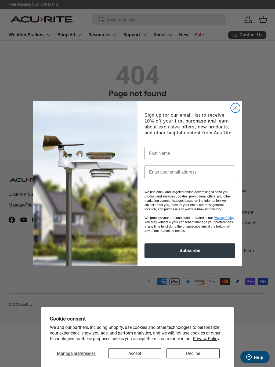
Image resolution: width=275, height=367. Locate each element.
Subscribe (189, 250)
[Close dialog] (235, 108)
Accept (134, 353)
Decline (193, 353)
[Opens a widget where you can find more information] (255, 357)
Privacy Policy (206, 338)
